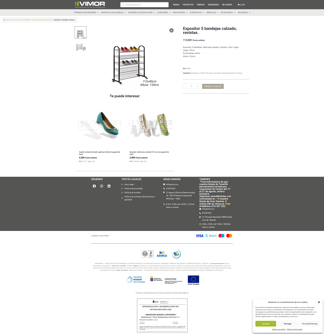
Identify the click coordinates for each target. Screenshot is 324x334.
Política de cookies (279, 329)
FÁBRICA (201, 5)
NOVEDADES (213, 5)
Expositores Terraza (235, 73)
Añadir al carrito (212, 86)
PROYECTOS (188, 5)
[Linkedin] (109, 186)
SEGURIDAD (243, 12)
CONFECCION (195, 12)
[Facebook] (94, 186)
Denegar (288, 323)
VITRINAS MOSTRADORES (85, 12)
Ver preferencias (310, 323)
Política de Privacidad (294, 329)
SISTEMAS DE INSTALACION (140, 12)
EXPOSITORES (179, 12)
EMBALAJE (211, 12)
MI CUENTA (227, 5)
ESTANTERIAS (227, 12)
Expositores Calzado (220, 73)
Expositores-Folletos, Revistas (201, 73)
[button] (319, 302)
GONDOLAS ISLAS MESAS (112, 12)
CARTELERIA (162, 12)
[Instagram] (101, 186)
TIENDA (176, 5)
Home (8, 20)
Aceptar (266, 323)
